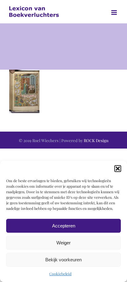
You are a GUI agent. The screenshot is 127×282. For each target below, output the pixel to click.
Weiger (63, 242)
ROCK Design (96, 140)
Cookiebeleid (60, 273)
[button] (118, 169)
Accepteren (63, 225)
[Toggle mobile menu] (114, 12)
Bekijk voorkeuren (63, 259)
